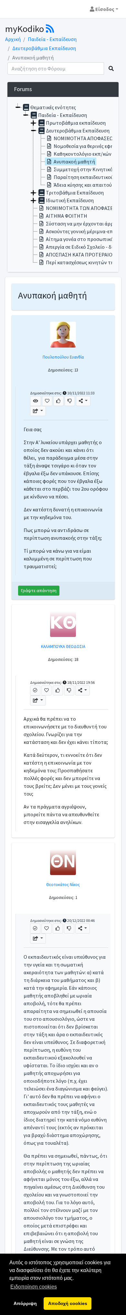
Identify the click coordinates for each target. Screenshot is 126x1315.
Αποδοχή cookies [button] (67, 1303)
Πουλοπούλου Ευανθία (63, 357)
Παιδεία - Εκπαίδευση (52, 39)
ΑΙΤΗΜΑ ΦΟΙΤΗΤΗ (66, 216)
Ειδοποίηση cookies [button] (33, 1286)
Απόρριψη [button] (25, 1303)
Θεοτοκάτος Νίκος (63, 884)
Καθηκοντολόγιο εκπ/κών (82, 154)
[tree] (63, 184)
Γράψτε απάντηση (39, 590)
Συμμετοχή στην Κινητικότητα (89, 169)
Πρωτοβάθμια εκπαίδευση (76, 123)
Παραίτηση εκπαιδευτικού (83, 177)
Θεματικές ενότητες (53, 107)
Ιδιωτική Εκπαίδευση (70, 200)
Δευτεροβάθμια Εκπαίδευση (44, 48)
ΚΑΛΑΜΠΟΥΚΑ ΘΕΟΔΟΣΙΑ (63, 646)
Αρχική (13, 39)
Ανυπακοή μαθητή (74, 161)
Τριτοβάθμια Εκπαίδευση (75, 192)
